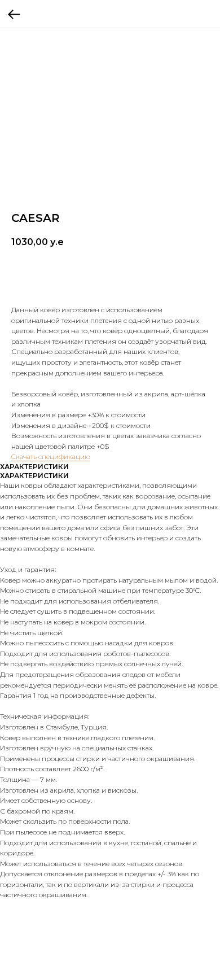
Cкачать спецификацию (50, 456)
